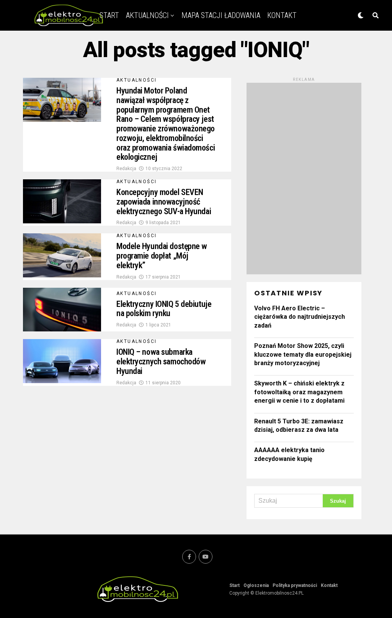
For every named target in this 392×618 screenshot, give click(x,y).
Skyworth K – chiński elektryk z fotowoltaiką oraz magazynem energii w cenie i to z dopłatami (299, 392)
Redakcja (126, 168)
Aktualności (147, 15)
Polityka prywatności (295, 585)
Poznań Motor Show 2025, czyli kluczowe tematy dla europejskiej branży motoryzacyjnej (302, 354)
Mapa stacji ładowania (220, 15)
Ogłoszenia (256, 585)
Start (234, 585)
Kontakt (282, 15)
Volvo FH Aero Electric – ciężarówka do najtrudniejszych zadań (299, 317)
